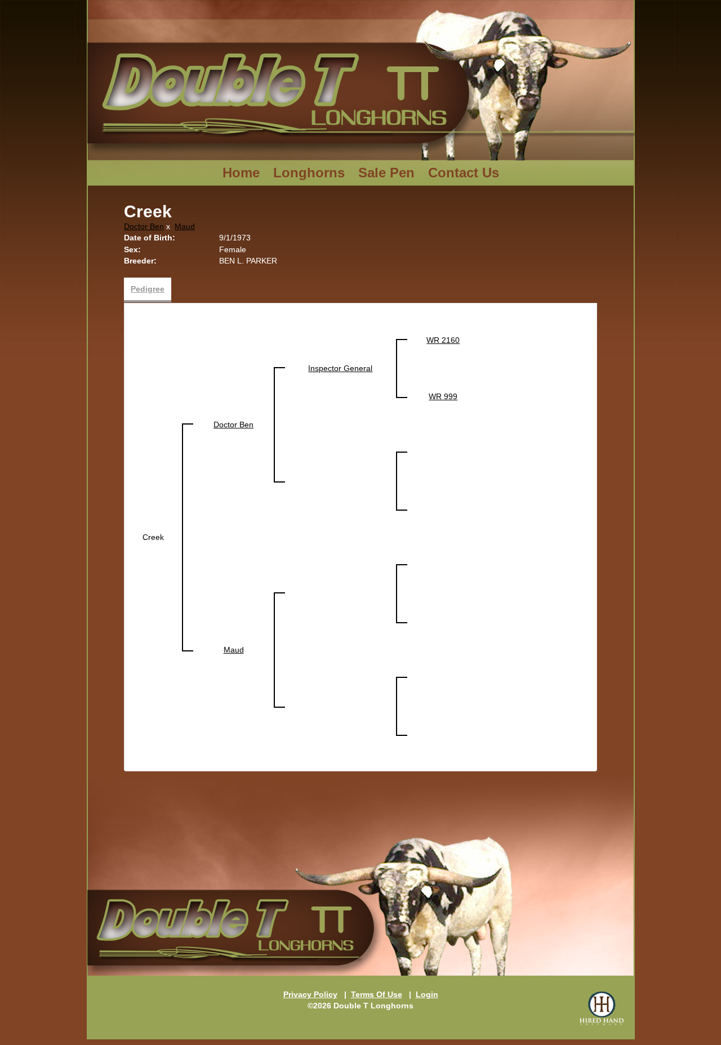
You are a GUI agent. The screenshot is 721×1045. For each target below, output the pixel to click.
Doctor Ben (144, 226)
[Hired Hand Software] (602, 1008)
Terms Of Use (376, 994)
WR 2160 (443, 340)
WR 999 (443, 396)
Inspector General (340, 368)
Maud (185, 226)
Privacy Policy (310, 994)
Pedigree (147, 288)
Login (427, 994)
